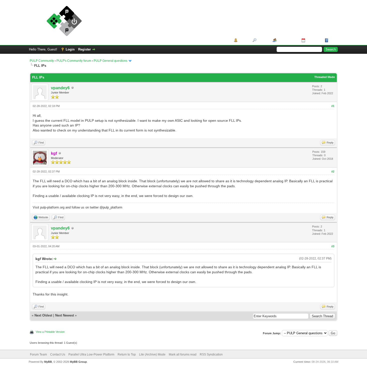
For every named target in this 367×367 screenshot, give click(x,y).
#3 (332, 246)
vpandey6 (60, 88)
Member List (287, 40)
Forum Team (38, 354)
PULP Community (42, 60)
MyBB (48, 361)
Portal (243, 40)
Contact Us (57, 354)
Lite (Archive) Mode (152, 354)
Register (84, 49)
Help (333, 40)
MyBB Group (78, 361)
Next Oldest (43, 315)
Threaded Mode (324, 77)
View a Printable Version (50, 331)
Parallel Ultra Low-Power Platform (91, 354)
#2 (332, 171)
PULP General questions (110, 60)
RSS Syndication (211, 354)
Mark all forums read (182, 354)
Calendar (313, 40)
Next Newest (64, 315)
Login (70, 49)
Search (262, 40)
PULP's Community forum (73, 60)
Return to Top (127, 354)
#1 (332, 106)
